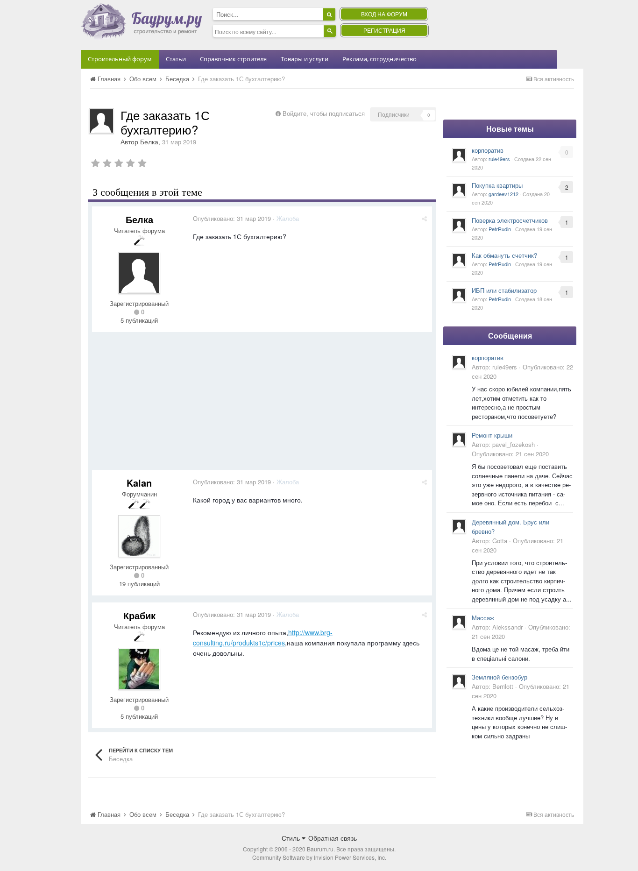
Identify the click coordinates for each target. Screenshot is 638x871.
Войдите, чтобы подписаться (324, 113)
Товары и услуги (304, 59)
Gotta (499, 540)
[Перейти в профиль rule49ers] (459, 155)
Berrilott (502, 686)
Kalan (139, 482)
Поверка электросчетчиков (510, 220)
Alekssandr (507, 627)
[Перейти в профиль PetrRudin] (459, 225)
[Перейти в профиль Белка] (101, 121)
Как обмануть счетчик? (504, 255)
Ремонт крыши (492, 435)
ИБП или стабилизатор (504, 290)
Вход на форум (384, 14)
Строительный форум (120, 59)
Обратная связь (332, 838)
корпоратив (487, 150)
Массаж (483, 617)
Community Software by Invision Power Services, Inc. (319, 857)
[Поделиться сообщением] (424, 218)
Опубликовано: (232, 218)
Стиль (292, 838)
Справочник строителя (233, 59)
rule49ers (499, 159)
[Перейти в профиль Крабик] (139, 669)
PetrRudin (500, 229)
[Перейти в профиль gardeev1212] (459, 190)
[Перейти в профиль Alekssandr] (459, 622)
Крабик (139, 615)
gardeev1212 (503, 194)
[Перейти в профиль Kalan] (139, 536)
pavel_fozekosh (513, 444)
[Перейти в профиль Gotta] (459, 526)
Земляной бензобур (499, 677)
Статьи (176, 59)
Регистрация (384, 30)
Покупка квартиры (497, 185)
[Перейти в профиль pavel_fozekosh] (459, 439)
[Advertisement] (262, 404)
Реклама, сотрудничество (379, 59)
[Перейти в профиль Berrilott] (459, 681)
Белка (149, 141)
